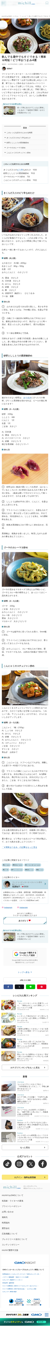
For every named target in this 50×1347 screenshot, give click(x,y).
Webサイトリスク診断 (22, 1277)
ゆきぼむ (46, 1060)
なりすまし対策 (31, 1289)
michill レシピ (44, 1009)
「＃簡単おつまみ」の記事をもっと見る (19, 847)
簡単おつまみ (18, 865)
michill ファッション (42, 1129)
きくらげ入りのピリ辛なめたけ (19, 138)
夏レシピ (40, 870)
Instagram (8, 907)
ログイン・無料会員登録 (25, 1177)
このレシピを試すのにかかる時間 (19, 133)
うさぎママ (45, 1022)
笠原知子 (10, 68)
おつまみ (27, 397)
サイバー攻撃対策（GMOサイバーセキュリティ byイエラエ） (20, 1286)
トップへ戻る (24, 972)
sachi (47, 1035)
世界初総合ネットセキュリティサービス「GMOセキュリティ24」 (21, 1274)
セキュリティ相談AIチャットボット (12, 1280)
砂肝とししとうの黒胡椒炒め (18, 143)
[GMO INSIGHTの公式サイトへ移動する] (25, 1261)
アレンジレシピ (17, 870)
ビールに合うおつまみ (33, 865)
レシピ (24, 16)
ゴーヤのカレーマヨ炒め (16, 148)
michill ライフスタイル (41, 1116)
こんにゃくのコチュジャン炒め (19, 153)
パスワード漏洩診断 (8, 1277)
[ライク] (47, 2)
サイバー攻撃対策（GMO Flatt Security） (13, 1289)
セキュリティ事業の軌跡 (9, 1291)
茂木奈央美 (45, 1048)
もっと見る (25, 1147)
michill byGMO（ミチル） (10, 16)
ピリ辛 (20, 169)
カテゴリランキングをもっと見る (25, 1067)
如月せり (46, 1090)
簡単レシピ (29, 870)
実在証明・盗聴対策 (8, 1283)
